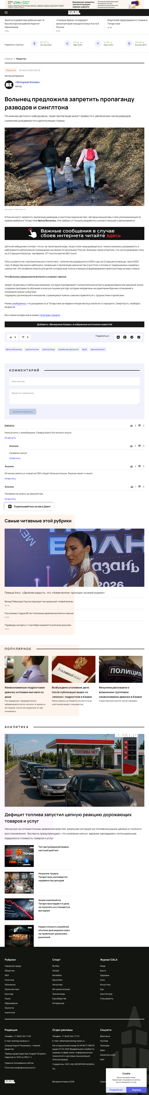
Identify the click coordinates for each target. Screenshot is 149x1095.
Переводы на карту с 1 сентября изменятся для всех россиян (38, 625)
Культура (9, 993)
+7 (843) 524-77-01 (70, 1036)
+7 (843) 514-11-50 (22, 1036)
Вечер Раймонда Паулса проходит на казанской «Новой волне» (39, 601)
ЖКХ (7, 975)
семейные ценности (68, 349)
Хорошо (136, 1089)
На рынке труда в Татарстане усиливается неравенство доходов (52, 877)
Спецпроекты (106, 998)
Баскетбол (57, 979)
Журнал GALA (108, 959)
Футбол (55, 966)
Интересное (58, 1003)
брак (84, 349)
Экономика (10, 984)
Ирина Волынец (14, 349)
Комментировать (23, 411)
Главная (9, 58)
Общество (21, 58)
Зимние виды (58, 993)
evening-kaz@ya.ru (20, 1040)
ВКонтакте (105, 1036)
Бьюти (103, 970)
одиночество (32, 349)
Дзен (102, 1050)
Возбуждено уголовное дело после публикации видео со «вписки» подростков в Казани (72, 692)
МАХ (102, 1059)
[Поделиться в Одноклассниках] (125, 337)
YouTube (104, 1040)
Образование (11, 1003)
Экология (9, 1007)
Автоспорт (57, 984)
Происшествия (12, 989)
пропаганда (48, 349)
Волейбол (57, 975)
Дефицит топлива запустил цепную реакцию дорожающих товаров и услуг (68, 818)
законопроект (98, 349)
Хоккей (55, 970)
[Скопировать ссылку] (139, 337)
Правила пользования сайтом (19, 1063)
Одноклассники (107, 1054)
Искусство (105, 984)
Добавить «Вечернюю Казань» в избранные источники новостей (74, 324)
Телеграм (104, 1045)
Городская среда (13, 966)
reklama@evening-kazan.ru (72, 1040)
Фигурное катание (61, 989)
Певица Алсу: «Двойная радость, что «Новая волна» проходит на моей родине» (55, 592)
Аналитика (17, 727)
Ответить (10, 437)
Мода (102, 966)
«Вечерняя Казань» (27, 82)
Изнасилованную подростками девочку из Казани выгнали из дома (25, 692)
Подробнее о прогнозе (14, 45)
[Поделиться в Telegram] (132, 337)
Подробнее (116, 1089)
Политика (9, 979)
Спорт (56, 959)
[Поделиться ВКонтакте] (118, 337)
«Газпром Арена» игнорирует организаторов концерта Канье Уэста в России (77, 23)
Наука (7, 998)
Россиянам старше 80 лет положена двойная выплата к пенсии (39, 613)
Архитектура (106, 993)
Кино (102, 979)
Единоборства (59, 998)
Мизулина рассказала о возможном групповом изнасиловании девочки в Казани (120, 692)
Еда (102, 989)
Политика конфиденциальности (20, 1067)
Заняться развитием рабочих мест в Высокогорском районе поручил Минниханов (24, 23)
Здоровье (104, 975)
